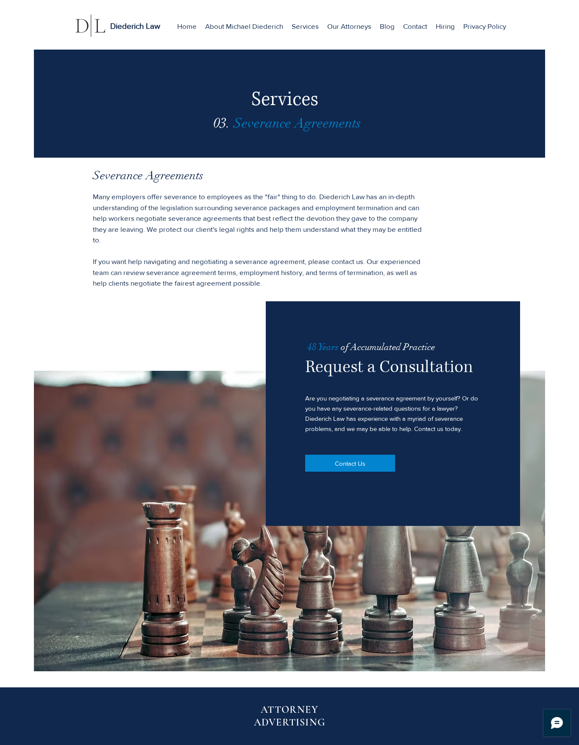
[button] (305, 26)
